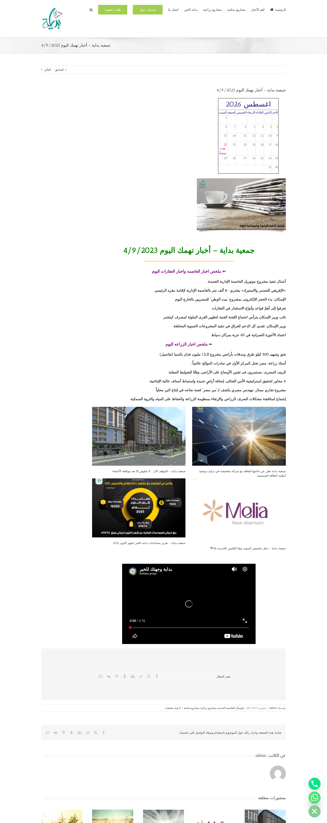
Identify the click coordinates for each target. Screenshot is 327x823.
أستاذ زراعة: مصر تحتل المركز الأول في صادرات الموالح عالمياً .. (238, 363)
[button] (91, 9)
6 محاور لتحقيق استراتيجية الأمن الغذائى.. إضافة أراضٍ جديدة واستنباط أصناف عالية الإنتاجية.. (217, 381)
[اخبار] (241, 180)
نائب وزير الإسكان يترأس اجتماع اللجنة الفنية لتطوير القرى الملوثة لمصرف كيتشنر (224, 317)
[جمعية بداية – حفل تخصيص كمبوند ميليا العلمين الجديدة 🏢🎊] (239, 510)
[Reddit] (141, 676)
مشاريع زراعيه (208, 708)
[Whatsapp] (315, 798)
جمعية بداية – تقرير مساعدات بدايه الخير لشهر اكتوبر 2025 (149, 543)
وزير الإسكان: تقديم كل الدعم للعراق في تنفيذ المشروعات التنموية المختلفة (230, 326)
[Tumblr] (125, 676)
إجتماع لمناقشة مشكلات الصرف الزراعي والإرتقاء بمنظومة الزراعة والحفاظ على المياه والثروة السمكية (207, 399)
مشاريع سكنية (191, 708)
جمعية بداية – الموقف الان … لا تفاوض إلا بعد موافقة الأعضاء (149, 471)
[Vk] (109, 676)
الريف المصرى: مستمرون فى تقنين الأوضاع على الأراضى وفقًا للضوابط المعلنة (227, 372)
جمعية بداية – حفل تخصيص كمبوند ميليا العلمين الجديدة (251, 548)
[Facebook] (157, 676)
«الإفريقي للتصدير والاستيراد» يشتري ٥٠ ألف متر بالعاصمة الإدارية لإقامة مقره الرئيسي (220, 290)
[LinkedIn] (133, 676)
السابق (59, 70)
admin (273, 708)
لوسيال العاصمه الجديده (230, 708)
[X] (149, 676)
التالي (47, 70)
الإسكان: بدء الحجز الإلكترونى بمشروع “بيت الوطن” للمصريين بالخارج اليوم (230, 299)
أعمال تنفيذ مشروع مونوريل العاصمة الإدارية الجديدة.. (246, 281)
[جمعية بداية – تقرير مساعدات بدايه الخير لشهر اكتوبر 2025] (139, 507)
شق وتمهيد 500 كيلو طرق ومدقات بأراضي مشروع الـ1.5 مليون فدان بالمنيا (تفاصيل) (223, 354)
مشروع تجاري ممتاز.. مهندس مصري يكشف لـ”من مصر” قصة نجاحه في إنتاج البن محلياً (221, 390)
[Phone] (315, 784)
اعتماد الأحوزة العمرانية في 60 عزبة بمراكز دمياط (248, 335)
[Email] (101, 676)
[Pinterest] (117, 676)
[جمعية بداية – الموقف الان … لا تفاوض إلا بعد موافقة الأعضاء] (139, 436)
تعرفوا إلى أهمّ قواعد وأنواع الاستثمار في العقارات (249, 308)
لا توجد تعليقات (173, 708)
